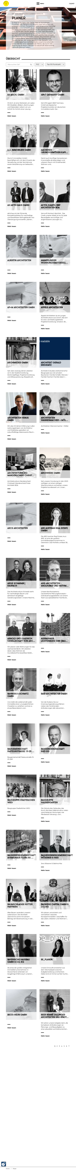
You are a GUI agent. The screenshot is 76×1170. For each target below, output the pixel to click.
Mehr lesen (11, 116)
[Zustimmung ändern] (3, 1164)
